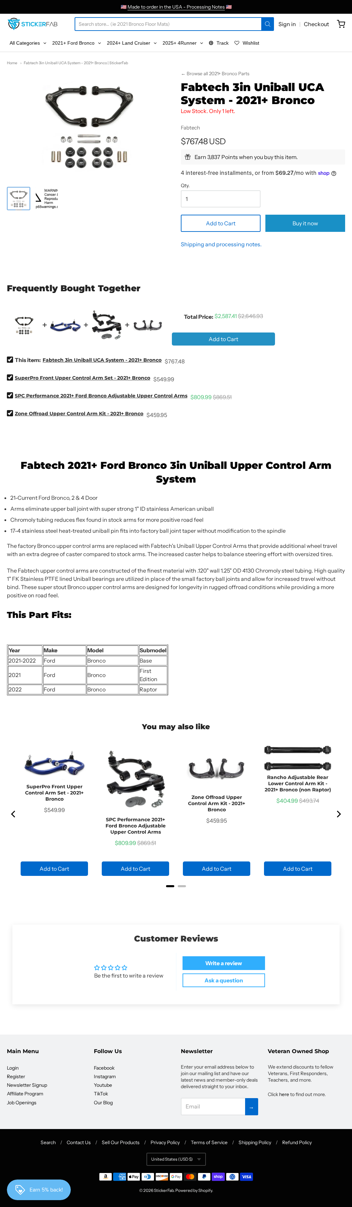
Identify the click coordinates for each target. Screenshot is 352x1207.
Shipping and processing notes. (221, 244)
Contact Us (79, 1142)
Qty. (185, 186)
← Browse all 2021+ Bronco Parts (215, 73)
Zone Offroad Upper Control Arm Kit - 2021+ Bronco (79, 413)
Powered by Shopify (193, 1190)
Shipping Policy (255, 1142)
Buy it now (305, 223)
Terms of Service (209, 1142)
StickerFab (164, 1190)
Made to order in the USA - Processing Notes (176, 7)
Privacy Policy (165, 1142)
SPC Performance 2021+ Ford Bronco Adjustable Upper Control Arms (101, 396)
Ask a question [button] (224, 980)
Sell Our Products (121, 1142)
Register (16, 1076)
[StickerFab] (32, 24)
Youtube (103, 1085)
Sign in (287, 24)
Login (13, 1068)
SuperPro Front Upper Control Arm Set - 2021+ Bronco (82, 378)
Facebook (104, 1068)
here (284, 1094)
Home (12, 62)
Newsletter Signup (27, 1085)
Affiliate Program (25, 1094)
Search (48, 1142)
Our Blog (103, 1102)
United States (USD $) (172, 1159)
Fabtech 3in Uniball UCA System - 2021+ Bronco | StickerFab (76, 62)
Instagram (105, 1076)
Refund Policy (297, 1142)
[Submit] (267, 24)
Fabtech (190, 127)
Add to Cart (220, 223)
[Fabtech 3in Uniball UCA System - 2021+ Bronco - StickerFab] (18, 198)
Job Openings (21, 1102)
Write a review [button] (223, 963)
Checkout (316, 24)
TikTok (101, 1094)
